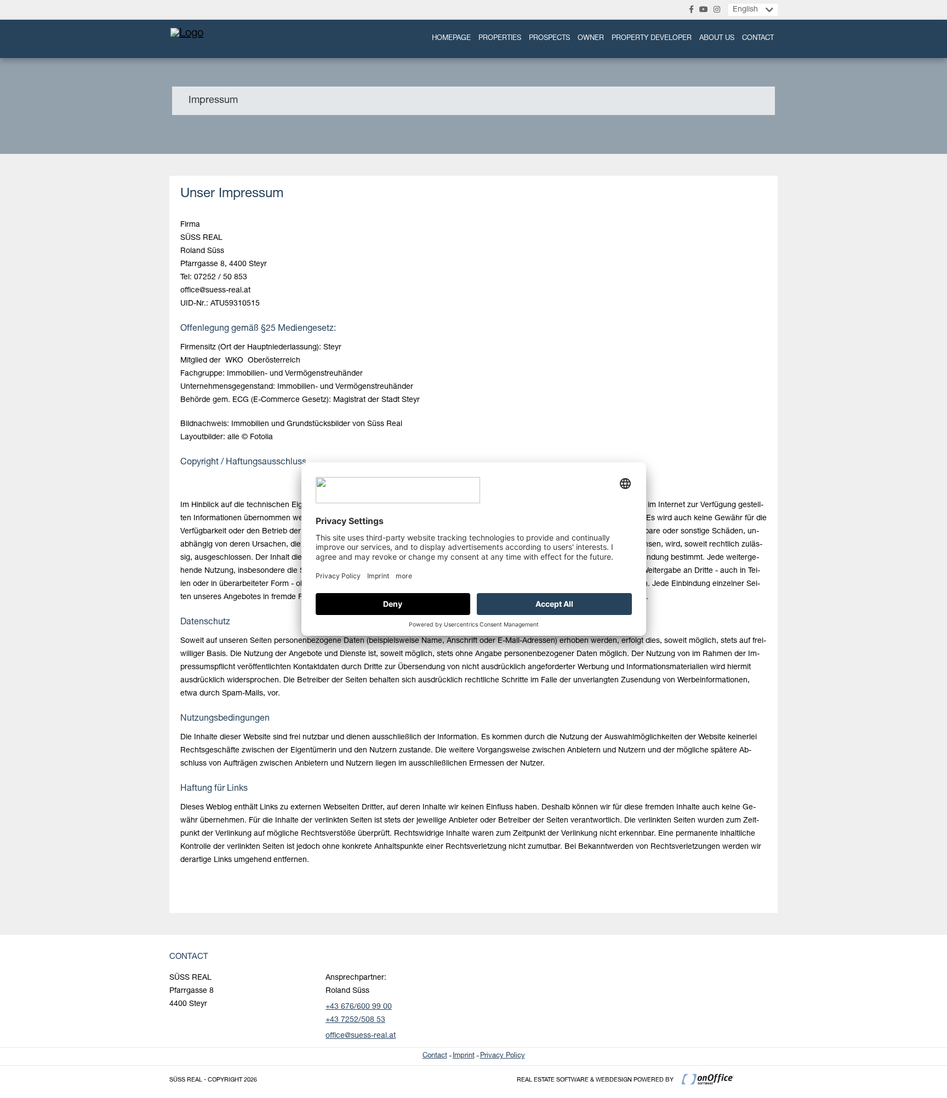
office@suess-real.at (361, 1036)
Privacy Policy (502, 1056)
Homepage (451, 38)
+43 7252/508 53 (355, 1020)
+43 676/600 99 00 (359, 1007)
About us (716, 38)
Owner (591, 38)
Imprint (464, 1056)
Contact (758, 38)
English (745, 10)
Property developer (652, 38)
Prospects (549, 38)
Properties (499, 38)
